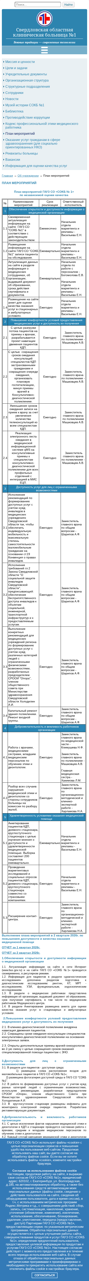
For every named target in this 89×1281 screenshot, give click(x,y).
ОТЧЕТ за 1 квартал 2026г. (21, 947)
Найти (68, 4)
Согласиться (45, 1275)
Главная (7, 175)
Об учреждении (28, 175)
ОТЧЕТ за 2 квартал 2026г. (21, 952)
